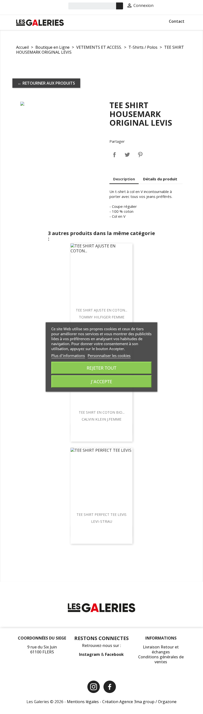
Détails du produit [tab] (160, 178)
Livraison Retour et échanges (161, 649)
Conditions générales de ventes (161, 659)
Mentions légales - (84, 701)
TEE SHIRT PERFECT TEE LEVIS (101, 514)
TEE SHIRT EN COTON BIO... (102, 412)
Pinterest (140, 155)
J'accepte (101, 381)
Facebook (114, 654)
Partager (114, 155)
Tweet (127, 155)
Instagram (90, 654)
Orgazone (167, 701)
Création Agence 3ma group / (130, 701)
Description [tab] (124, 178)
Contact (176, 21)
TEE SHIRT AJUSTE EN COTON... (101, 310)
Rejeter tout (101, 368)
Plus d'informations (68, 355)
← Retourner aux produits (46, 83)
